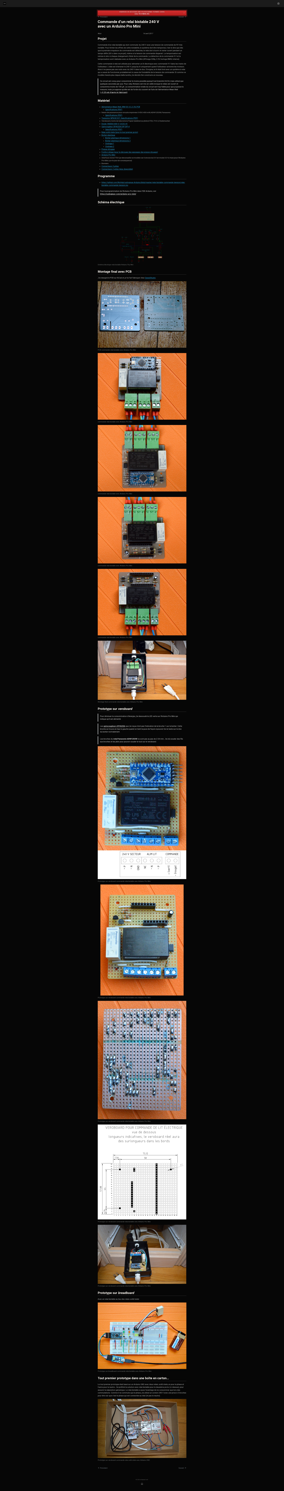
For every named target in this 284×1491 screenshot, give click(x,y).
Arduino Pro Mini (108, 155)
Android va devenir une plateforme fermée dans (142, 12)
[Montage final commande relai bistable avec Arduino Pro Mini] (142, 670)
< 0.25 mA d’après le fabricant (114, 92)
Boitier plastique (108, 135)
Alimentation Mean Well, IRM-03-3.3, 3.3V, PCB (121, 107)
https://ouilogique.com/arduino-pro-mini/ (118, 194)
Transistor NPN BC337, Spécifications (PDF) (120, 118)
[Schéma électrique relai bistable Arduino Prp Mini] (142, 235)
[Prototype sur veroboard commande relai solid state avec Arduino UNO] (142, 1429)
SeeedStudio (150, 278)
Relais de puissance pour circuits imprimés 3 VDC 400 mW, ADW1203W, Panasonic (136, 112)
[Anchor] (109, 38)
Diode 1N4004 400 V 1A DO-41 (115, 124)
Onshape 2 (109, 146)
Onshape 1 (109, 143)
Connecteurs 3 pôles (110, 166)
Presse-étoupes (108, 149)
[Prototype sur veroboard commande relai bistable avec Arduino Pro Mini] (142, 813)
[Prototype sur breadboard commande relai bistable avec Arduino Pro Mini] (142, 1336)
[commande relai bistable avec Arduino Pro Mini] (142, 387)
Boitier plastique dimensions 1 (118, 138)
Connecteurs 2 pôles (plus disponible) (117, 169)
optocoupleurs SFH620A (114, 726)
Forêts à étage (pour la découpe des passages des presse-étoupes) (130, 152)
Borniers (105, 163)
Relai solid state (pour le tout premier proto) (120, 132)
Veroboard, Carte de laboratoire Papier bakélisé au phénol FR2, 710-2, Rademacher (136, 121)
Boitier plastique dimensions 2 (118, 141)
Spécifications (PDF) (113, 109)
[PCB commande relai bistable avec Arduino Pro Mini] (142, 315)
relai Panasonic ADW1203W (125, 739)
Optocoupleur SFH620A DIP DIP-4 (116, 126)
